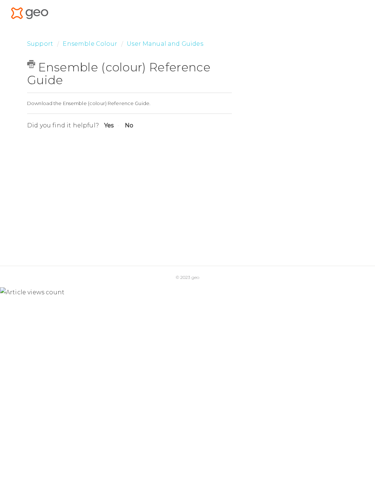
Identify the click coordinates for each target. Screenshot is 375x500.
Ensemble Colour (91, 43)
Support (40, 43)
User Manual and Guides (165, 43)
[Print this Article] (31, 64)
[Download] (174, 155)
